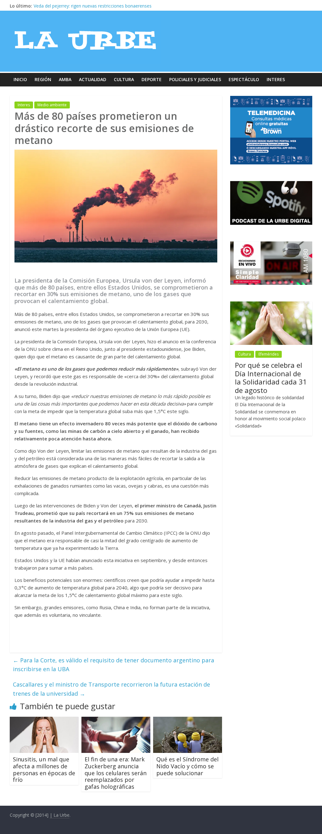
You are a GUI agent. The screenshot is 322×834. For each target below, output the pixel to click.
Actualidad (92, 79)
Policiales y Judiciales (195, 79)
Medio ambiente (52, 105)
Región (43, 79)
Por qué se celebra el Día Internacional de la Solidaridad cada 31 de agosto (271, 377)
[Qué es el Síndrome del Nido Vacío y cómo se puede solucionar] (187, 720)
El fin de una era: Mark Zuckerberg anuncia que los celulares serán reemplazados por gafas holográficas (116, 772)
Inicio (20, 79)
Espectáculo (244, 79)
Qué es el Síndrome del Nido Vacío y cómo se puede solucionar (187, 765)
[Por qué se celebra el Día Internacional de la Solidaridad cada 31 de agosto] (271, 305)
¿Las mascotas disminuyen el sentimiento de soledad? (89, 6)
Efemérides (268, 354)
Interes (276, 79)
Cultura (124, 79)
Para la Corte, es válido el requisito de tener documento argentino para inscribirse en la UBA (113, 664)
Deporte (152, 79)
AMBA (65, 79)
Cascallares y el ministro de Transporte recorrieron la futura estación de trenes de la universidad (111, 689)
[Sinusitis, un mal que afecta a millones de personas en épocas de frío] (44, 720)
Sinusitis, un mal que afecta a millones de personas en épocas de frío (44, 769)
